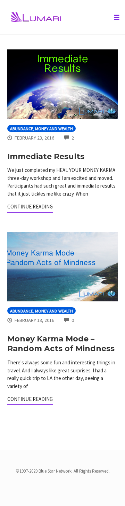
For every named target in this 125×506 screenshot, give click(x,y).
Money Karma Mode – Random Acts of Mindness (61, 344)
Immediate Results (45, 156)
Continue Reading (30, 206)
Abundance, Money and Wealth (41, 128)
